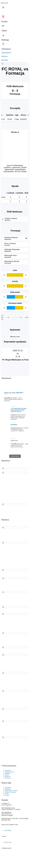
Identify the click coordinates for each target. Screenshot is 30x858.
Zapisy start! (14, 440)
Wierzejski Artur (10, 255)
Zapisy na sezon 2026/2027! (14, 393)
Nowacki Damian (11, 237)
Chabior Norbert (10, 218)
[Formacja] (2, 319)
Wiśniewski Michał (11, 261)
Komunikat (14, 424)
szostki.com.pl (4, 2)
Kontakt (5, 60)
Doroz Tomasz (10, 243)
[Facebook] (4, 854)
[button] (15, 7)
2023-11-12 (18, 350)
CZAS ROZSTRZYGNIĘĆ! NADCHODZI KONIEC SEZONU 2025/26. (19, 410)
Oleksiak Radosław (12, 249)
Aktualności (6, 52)
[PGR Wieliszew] (2, 315)
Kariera (5, 56)
